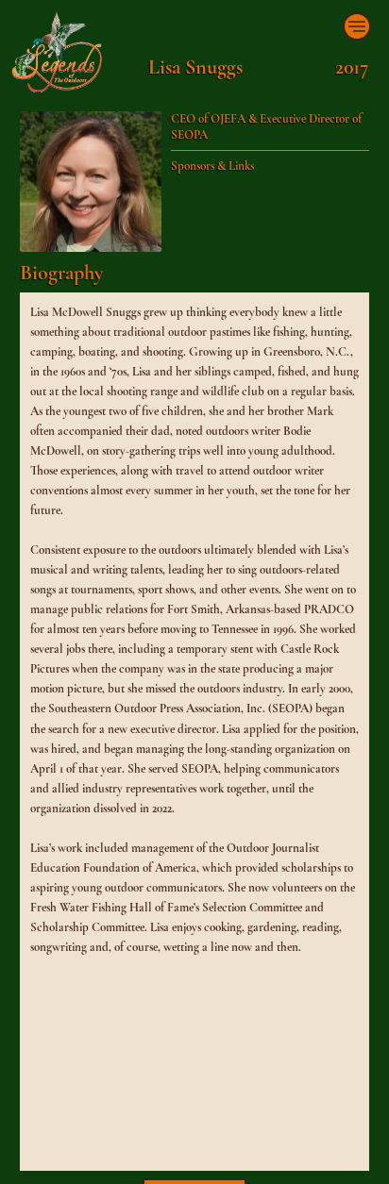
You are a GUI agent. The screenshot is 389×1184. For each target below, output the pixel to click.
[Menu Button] (357, 26)
